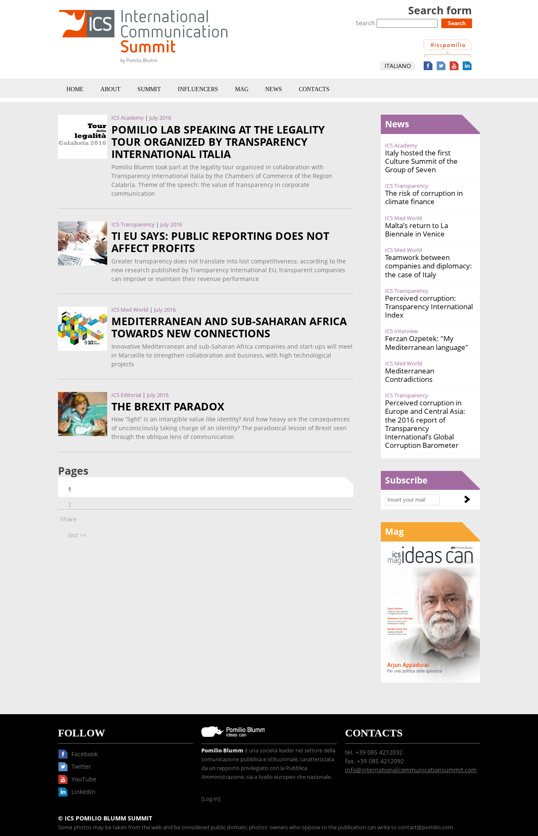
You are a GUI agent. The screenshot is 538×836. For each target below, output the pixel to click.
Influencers (198, 89)
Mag (241, 89)
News (273, 89)
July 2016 (160, 117)
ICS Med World (129, 309)
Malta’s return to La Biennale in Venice (416, 230)
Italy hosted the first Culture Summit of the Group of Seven (421, 161)
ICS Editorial (126, 395)
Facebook (428, 65)
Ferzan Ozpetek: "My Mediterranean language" (426, 343)
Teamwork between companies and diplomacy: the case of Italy (428, 265)
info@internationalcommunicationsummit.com (411, 770)
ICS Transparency (133, 224)
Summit (149, 89)
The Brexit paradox (167, 406)
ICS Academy (127, 117)
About (110, 89)
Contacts (314, 89)
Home (75, 89)
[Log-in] (210, 798)
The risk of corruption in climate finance (424, 197)
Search (366, 23)
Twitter (441, 65)
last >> (77, 535)
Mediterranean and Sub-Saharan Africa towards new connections (229, 327)
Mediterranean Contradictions (409, 375)
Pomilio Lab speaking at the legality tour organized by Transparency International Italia (218, 142)
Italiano (398, 66)
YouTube (454, 65)
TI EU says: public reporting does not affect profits (220, 242)
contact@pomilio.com (425, 827)
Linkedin (467, 65)
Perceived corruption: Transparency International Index (429, 306)
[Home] (143, 65)
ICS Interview (401, 331)
